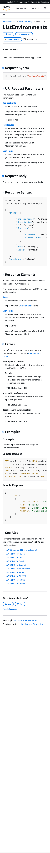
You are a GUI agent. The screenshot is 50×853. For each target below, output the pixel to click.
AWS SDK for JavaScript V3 (19, 568)
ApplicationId (9, 103)
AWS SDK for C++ (14, 557)
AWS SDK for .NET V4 (16, 553)
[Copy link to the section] (3, 68)
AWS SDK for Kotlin (15, 572)
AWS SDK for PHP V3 (16, 576)
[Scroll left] (14, 8)
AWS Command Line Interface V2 (21, 550)
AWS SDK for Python (16, 580)
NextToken (8, 151)
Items (13, 213)
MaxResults (8, 125)
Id (19, 225)
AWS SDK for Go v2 (15, 561)
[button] (10, 49)
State (21, 250)
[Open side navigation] (4, 15)
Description (25, 222)
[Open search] (45, 8)
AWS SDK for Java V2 (16, 565)
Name (20, 246)
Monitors (23, 228)
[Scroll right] (38, 8)
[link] (41, 21)
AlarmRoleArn (33, 237)
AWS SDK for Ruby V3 (16, 583)
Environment (25, 305)
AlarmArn (30, 234)
